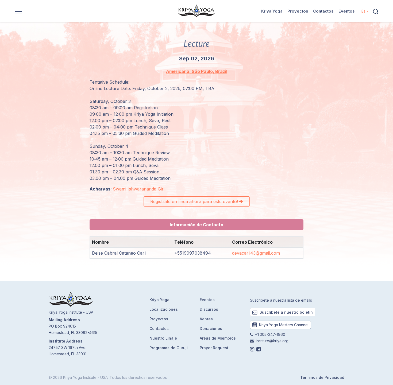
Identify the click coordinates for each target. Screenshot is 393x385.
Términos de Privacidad (322, 377)
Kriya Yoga (272, 11)
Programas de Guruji (168, 347)
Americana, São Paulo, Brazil (196, 71)
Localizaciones (163, 309)
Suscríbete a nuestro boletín (286, 312)
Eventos (346, 11)
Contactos (323, 11)
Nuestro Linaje (163, 338)
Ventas (206, 319)
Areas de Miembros (218, 338)
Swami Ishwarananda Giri (138, 189)
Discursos (209, 309)
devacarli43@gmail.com (256, 253)
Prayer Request (214, 347)
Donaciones (211, 328)
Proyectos (297, 11)
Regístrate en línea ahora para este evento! (194, 201)
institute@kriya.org (272, 341)
